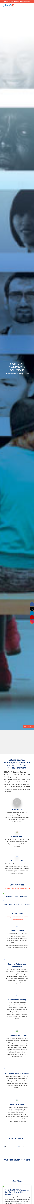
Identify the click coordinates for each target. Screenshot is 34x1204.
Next (31, 381)
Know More (28, 726)
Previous (3, 381)
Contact (17, 1)
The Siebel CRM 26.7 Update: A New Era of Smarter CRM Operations (17, 1192)
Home (6, 1)
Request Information (25, 1)
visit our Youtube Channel (22, 888)
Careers (11, 1)
